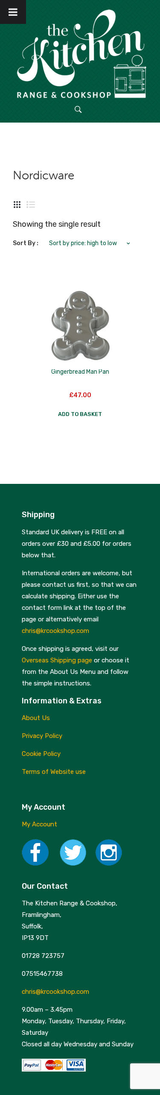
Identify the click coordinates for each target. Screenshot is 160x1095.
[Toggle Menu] (13, 12)
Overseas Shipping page (57, 660)
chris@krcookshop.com (55, 631)
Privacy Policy (42, 736)
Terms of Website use (54, 772)
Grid (17, 205)
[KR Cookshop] (80, 52)
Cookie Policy (41, 754)
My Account (39, 824)
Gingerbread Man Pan (80, 371)
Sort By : (25, 243)
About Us (36, 718)
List (30, 205)
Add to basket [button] (80, 414)
